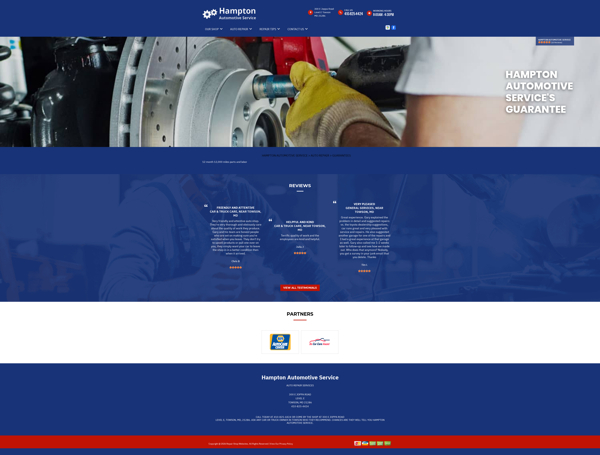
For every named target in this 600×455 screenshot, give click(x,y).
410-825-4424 (353, 13)
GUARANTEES (341, 155)
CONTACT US (296, 29)
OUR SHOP (212, 29)
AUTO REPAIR (239, 29)
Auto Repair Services (300, 385)
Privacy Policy (286, 443)
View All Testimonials (300, 287)
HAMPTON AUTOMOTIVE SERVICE (285, 155)
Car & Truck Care (223, 211)
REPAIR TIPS (268, 29)
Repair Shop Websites (237, 443)
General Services (360, 208)
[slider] (544, 42)
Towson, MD (364, 212)
